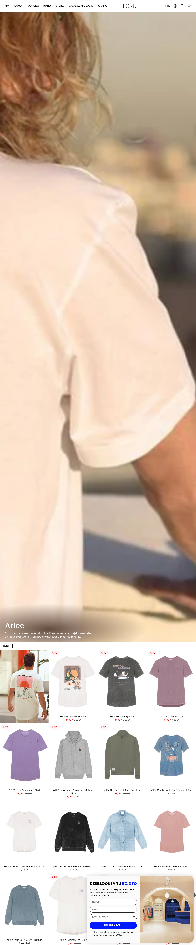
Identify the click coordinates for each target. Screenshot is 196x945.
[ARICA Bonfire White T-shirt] (73, 681)
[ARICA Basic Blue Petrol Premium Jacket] (122, 831)
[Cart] (189, 6)
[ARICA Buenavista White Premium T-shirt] (24, 831)
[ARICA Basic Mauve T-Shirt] (171, 681)
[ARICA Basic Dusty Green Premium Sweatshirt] (24, 905)
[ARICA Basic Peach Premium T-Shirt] (171, 831)
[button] (7, 6)
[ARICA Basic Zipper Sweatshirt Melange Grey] (73, 755)
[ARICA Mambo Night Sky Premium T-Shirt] (171, 755)
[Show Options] (134, 917)
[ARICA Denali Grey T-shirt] (122, 681)
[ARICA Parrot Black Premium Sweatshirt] (73, 831)
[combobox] (112, 917)
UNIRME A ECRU (113, 925)
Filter (6, 645)
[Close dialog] (190, 879)
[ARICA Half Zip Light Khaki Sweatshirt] (122, 755)
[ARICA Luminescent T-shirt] (73, 905)
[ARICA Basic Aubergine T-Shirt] (24, 755)
